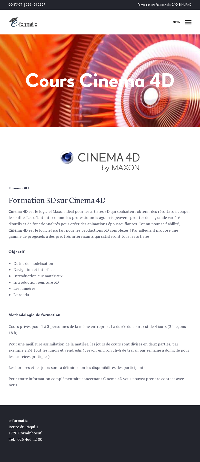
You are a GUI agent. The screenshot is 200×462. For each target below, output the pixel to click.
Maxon (59, 211)
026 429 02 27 (35, 5)
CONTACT (15, 5)
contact (168, 378)
